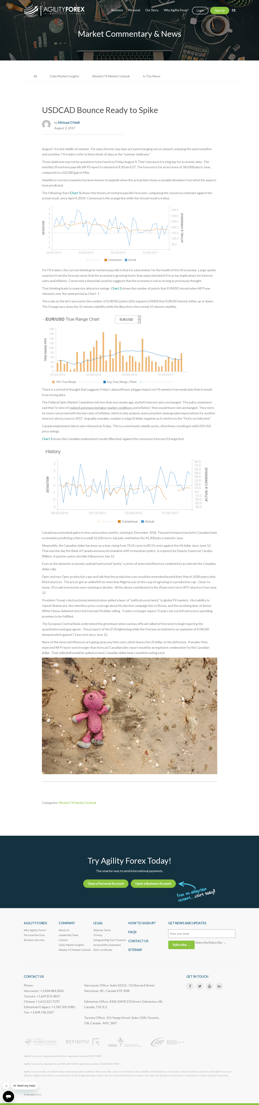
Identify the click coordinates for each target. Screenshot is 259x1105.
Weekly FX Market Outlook (111, 76)
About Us (64, 930)
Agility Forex (35, 923)
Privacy (97, 935)
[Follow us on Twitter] (200, 986)
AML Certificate (102, 949)
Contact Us (138, 941)
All (35, 76)
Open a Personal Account (106, 883)
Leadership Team (68, 935)
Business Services (34, 940)
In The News (151, 76)
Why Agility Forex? (35, 930)
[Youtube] (209, 986)
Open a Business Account (153, 883)
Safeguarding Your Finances (109, 940)
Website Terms (102, 930)
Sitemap (135, 950)
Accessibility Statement (107, 944)
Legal (98, 923)
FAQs (132, 932)
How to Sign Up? (142, 923)
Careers (63, 940)
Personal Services (34, 935)
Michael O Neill (69, 122)
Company (67, 923)
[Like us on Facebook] (190, 986)
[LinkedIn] (219, 986)
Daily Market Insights (64, 76)
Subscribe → (181, 945)
